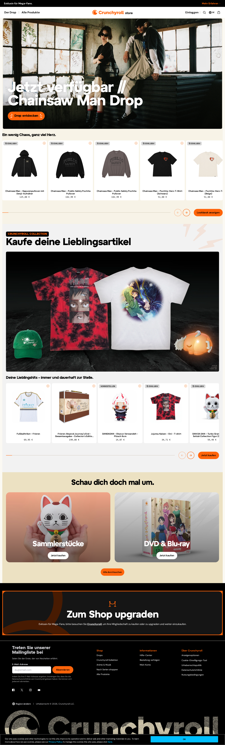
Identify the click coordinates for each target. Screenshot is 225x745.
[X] (22, 690)
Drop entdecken (26, 115)
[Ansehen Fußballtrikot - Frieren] (28, 406)
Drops (100, 655)
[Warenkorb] (219, 12)
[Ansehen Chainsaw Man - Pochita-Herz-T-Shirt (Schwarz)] (162, 164)
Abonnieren (63, 669)
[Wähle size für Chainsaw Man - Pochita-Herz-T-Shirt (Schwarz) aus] (182, 143)
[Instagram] (30, 690)
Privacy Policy (55, 742)
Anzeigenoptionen (190, 655)
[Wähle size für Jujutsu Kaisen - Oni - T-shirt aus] (185, 386)
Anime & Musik (104, 664)
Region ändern (23, 703)
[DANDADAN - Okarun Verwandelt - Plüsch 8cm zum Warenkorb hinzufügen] (139, 386)
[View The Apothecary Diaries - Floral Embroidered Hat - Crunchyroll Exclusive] (27, 339)
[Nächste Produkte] (186, 212)
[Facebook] (13, 690)
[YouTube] (39, 690)
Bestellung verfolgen (150, 660)
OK (184, 739)
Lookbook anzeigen (208, 212)
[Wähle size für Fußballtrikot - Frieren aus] (47, 386)
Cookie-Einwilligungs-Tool (194, 660)
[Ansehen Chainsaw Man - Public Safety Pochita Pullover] (70, 164)
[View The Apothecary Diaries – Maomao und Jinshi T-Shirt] (144, 301)
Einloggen (192, 12)
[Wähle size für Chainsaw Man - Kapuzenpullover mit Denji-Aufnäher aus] (44, 143)
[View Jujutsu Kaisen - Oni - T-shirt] (80, 301)
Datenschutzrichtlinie (192, 670)
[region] (112, 170)
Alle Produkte (31, 12)
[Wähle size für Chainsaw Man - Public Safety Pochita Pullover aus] (90, 143)
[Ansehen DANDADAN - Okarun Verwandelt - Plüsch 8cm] (120, 406)
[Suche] (204, 12)
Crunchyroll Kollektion (107, 660)
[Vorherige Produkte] (178, 212)
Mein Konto (145, 664)
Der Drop (10, 12)
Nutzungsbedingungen (193, 674)
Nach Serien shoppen (107, 669)
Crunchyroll (94, 624)
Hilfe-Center (146, 655)
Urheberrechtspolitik (192, 665)
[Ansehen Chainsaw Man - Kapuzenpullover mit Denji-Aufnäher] (25, 164)
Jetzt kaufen (208, 455)
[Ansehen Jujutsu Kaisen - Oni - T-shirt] (166, 406)
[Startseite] (112, 12)
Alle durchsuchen (112, 572)
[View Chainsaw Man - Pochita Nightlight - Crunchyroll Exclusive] (198, 341)
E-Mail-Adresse (20, 664)
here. (110, 742)
